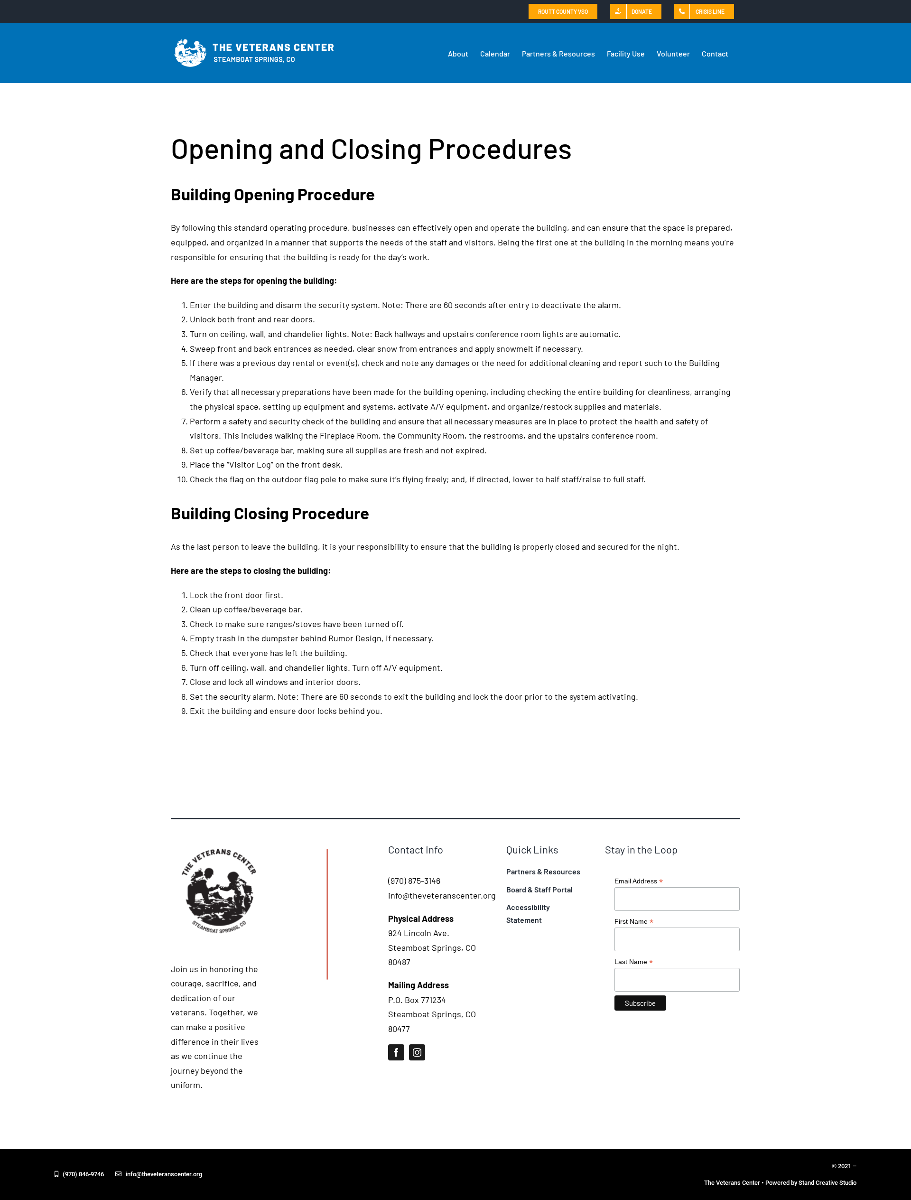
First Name (633, 921)
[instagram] (417, 1052)
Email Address (638, 881)
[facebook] (396, 1052)
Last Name (633, 961)
